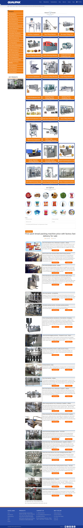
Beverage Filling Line (13, 16)
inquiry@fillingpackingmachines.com (44, 514)
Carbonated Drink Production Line (15, 26)
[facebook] (68, 526)
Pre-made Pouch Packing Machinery (13, 62)
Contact (9, 521)
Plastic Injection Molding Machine (15, 45)
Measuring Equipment (13, 65)
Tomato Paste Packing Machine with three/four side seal (37, 503)
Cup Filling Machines (13, 67)
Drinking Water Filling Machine (15, 33)
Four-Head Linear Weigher (59, 516)
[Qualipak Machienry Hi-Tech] (15, 2)
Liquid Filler (56, 519)
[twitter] (70, 526)
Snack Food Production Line (14, 47)
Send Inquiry (55, 250)
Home (14, 6)
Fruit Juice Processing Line (14, 40)
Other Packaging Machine (14, 57)
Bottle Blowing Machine (13, 23)
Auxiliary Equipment (13, 72)
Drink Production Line (13, 30)
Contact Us (68, 250)
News (17, 6)
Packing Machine (11, 516)
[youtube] (65, 526)
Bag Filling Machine (12, 14)
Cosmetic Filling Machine (14, 28)
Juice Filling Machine (13, 42)
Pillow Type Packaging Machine (15, 59)
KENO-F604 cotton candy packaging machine (35, 501)
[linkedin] (74, 526)
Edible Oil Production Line (14, 38)
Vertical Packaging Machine (14, 54)
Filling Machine (10, 514)
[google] (72, 526)
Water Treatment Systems (13, 52)
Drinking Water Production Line (15, 35)
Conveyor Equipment (13, 69)
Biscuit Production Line (13, 21)
